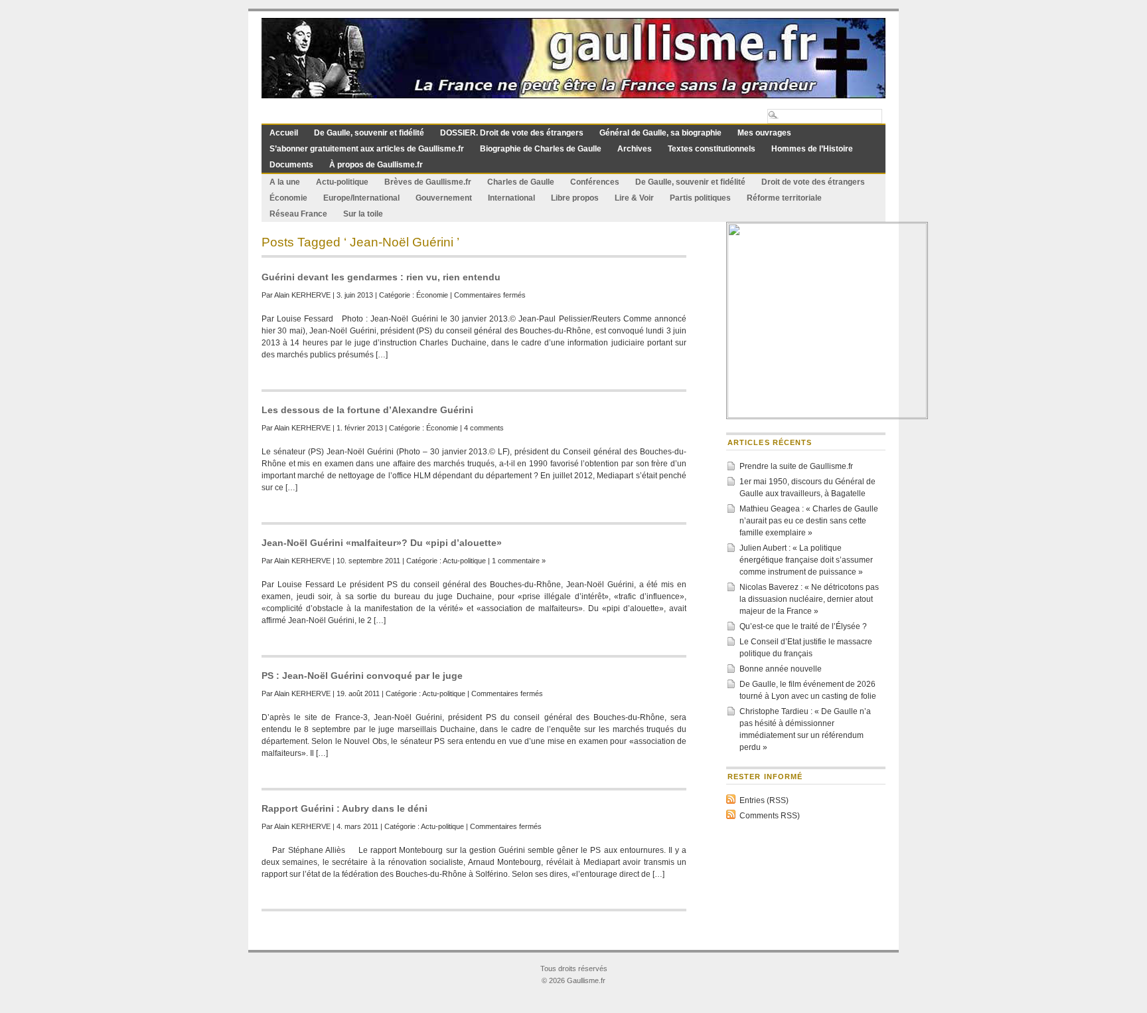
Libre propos (575, 198)
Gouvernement (444, 198)
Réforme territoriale (784, 198)
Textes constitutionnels (711, 148)
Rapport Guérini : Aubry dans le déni (344, 808)
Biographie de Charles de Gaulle (540, 148)
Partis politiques (700, 198)
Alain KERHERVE (302, 295)
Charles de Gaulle (520, 182)
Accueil (283, 133)
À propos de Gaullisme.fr (376, 164)
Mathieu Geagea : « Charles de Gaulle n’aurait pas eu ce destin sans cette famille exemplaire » (808, 520)
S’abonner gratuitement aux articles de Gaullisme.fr (366, 148)
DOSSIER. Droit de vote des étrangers (511, 133)
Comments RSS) (769, 815)
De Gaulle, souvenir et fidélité (369, 133)
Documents (291, 164)
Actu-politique (342, 182)
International (511, 198)
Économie (288, 198)
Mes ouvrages (764, 133)
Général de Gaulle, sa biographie (660, 133)
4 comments (484, 428)
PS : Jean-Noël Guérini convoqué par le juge (362, 675)
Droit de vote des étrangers (813, 182)
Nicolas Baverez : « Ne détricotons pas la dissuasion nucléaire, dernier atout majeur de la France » (809, 599)
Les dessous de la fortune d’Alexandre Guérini (367, 410)
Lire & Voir (634, 198)
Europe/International (361, 198)
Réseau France (298, 214)
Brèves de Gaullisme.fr (427, 182)
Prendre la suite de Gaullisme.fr (796, 466)
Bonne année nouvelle (780, 669)
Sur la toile (363, 214)
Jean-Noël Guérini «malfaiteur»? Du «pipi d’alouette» (382, 542)
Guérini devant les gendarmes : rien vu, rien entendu (381, 277)
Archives (634, 148)
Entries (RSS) (764, 800)
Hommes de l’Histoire (812, 148)
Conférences (594, 182)
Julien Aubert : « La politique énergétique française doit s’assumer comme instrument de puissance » (806, 560)
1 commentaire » (519, 561)
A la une (284, 182)
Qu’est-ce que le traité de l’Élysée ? (803, 626)
